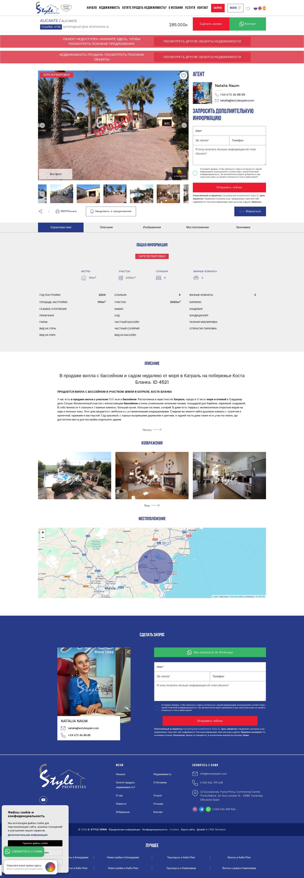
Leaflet (215, 596)
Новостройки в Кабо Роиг (123, 868)
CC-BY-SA (260, 596)
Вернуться (253, 211)
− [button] (43, 537)
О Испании (176, 8)
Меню (233, 8)
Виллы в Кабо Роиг (239, 857)
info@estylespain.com (213, 773)
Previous (41, 125)
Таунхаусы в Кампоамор (181, 868)
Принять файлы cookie (35, 843)
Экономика (243, 227)
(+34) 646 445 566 (224, 809)
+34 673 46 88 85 (232, 94)
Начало (92, 8)
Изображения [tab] (152, 227)
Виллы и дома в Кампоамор (239, 868)
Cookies (174, 829)
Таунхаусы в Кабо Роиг (181, 857)
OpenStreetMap (237, 596)
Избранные (123, 812)
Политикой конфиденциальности (182, 708)
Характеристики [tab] (60, 227)
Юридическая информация (124, 829)
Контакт (202, 8)
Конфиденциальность (154, 829)
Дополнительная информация (28, 835)
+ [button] (43, 532)
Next (185, 125)
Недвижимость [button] (109, 8)
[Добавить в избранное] (183, 75)
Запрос (218, 8)
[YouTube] (43, 800)
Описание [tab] (106, 227)
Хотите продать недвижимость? (144, 8)
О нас (119, 795)
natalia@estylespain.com (237, 100)
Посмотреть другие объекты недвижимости (202, 41)
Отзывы (158, 803)
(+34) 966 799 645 (211, 782)
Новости (121, 803)
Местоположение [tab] (197, 227)
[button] (40, 211)
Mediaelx (220, 829)
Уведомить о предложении (113, 211)
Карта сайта (188, 829)
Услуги (190, 8)
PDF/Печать (69, 211)
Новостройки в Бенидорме (123, 857)
